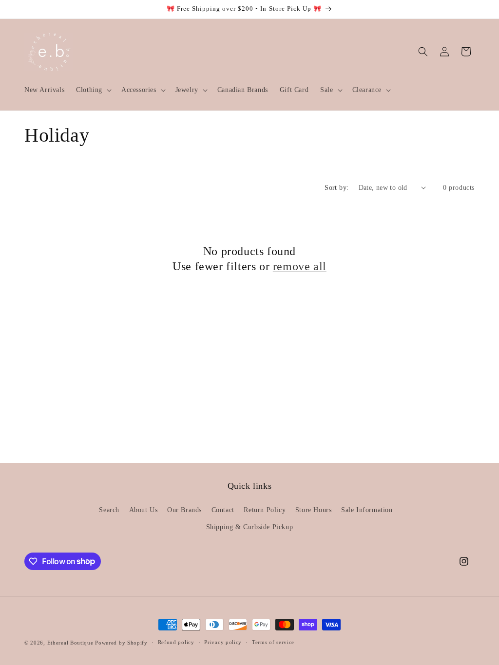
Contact (222, 510)
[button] (92, 90)
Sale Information (367, 510)
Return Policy (265, 510)
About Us (143, 510)
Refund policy (176, 642)
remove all (299, 266)
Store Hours (313, 510)
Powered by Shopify (121, 643)
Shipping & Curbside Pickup (249, 527)
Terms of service (273, 642)
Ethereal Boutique (70, 643)
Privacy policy (223, 642)
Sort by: (336, 187)
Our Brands (184, 510)
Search (109, 510)
